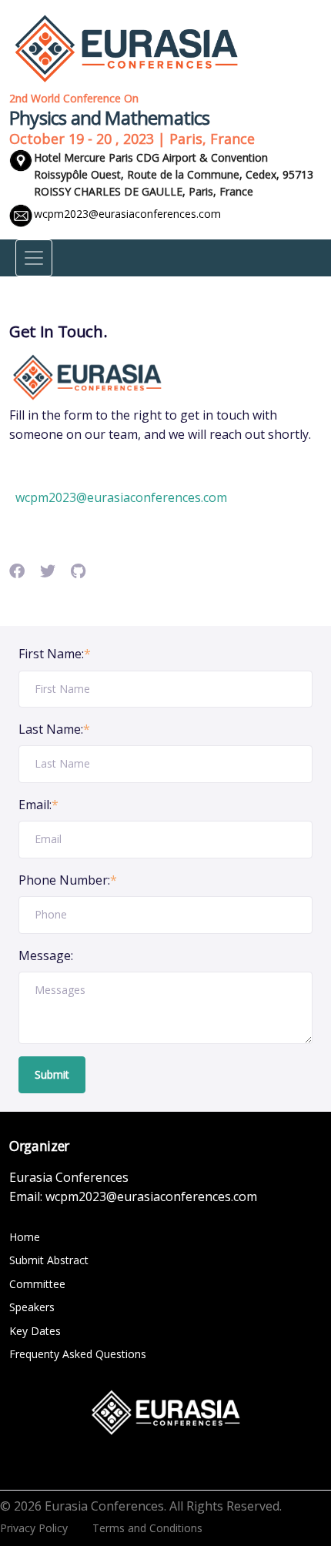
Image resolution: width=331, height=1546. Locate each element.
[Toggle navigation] (33, 257)
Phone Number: (67, 880)
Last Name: (54, 729)
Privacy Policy (34, 1528)
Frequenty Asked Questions (77, 1354)
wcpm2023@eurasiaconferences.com (127, 213)
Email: (38, 804)
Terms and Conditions (147, 1528)
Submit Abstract (49, 1260)
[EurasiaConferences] (126, 46)
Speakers (32, 1307)
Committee (37, 1284)
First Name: (54, 653)
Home (24, 1237)
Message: (45, 955)
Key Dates (35, 1330)
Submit (52, 1074)
